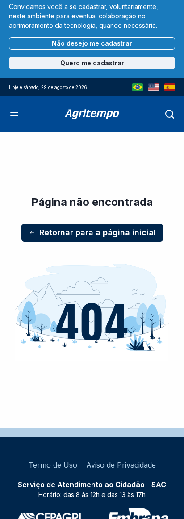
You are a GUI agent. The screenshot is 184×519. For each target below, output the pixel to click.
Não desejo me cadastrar (92, 43)
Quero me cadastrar (92, 63)
